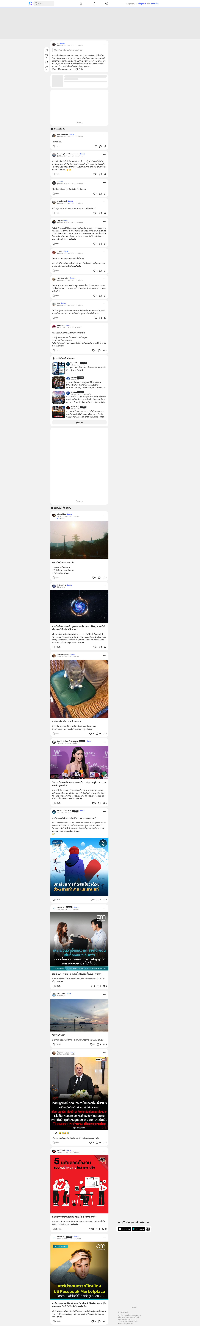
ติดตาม (62, 43)
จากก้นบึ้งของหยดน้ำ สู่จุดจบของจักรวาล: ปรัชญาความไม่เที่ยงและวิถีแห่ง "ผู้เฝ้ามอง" (78, 628)
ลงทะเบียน (155, 3)
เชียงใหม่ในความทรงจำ (63, 562)
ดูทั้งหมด (79, 422)
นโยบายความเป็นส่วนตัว (125, 1319)
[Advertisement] (100, 23)
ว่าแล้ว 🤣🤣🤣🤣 (60, 1133)
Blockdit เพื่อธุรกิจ (123, 1323)
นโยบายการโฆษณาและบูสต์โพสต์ (128, 1317)
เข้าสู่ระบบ (142, 3)
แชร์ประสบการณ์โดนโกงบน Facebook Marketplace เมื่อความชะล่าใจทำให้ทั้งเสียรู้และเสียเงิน (79, 1305)
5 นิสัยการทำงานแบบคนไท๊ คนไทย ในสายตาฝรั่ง (74, 1216)
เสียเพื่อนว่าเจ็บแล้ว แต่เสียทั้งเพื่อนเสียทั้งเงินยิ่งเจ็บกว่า (76, 973)
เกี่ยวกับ (120, 1315)
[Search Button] (36, 3)
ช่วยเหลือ (127, 1315)
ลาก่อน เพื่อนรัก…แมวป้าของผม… (67, 721)
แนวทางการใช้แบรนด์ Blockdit (127, 1321)
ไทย (131, 1323)
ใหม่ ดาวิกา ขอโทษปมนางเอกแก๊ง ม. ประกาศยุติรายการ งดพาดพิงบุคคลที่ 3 (79, 784)
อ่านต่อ (67, 573)
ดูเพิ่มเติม (72, 239)
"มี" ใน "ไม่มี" (58, 1035)
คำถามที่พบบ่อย (136, 1315)
